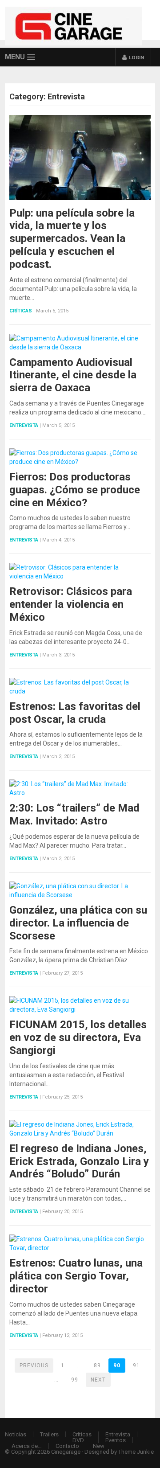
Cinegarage (65, 1451)
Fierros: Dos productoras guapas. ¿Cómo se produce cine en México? (74, 490)
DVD (78, 1440)
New (98, 1446)
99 (74, 1380)
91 (136, 1365)
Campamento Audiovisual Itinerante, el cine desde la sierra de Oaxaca (72, 375)
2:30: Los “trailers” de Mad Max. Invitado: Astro (74, 814)
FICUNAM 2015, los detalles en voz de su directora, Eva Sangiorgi (78, 1037)
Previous (34, 1365)
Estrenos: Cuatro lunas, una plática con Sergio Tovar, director (76, 1276)
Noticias (15, 1434)
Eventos (115, 1440)
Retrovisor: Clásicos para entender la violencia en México (70, 604)
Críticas (20, 311)
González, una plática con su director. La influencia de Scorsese (78, 923)
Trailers (49, 1434)
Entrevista (23, 425)
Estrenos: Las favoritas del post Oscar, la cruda (74, 713)
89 (97, 1365)
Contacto (67, 1446)
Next (98, 1380)
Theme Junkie (136, 1451)
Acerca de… (27, 1446)
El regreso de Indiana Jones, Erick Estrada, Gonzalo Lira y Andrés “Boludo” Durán (79, 1161)
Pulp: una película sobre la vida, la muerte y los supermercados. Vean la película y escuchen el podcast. (72, 239)
